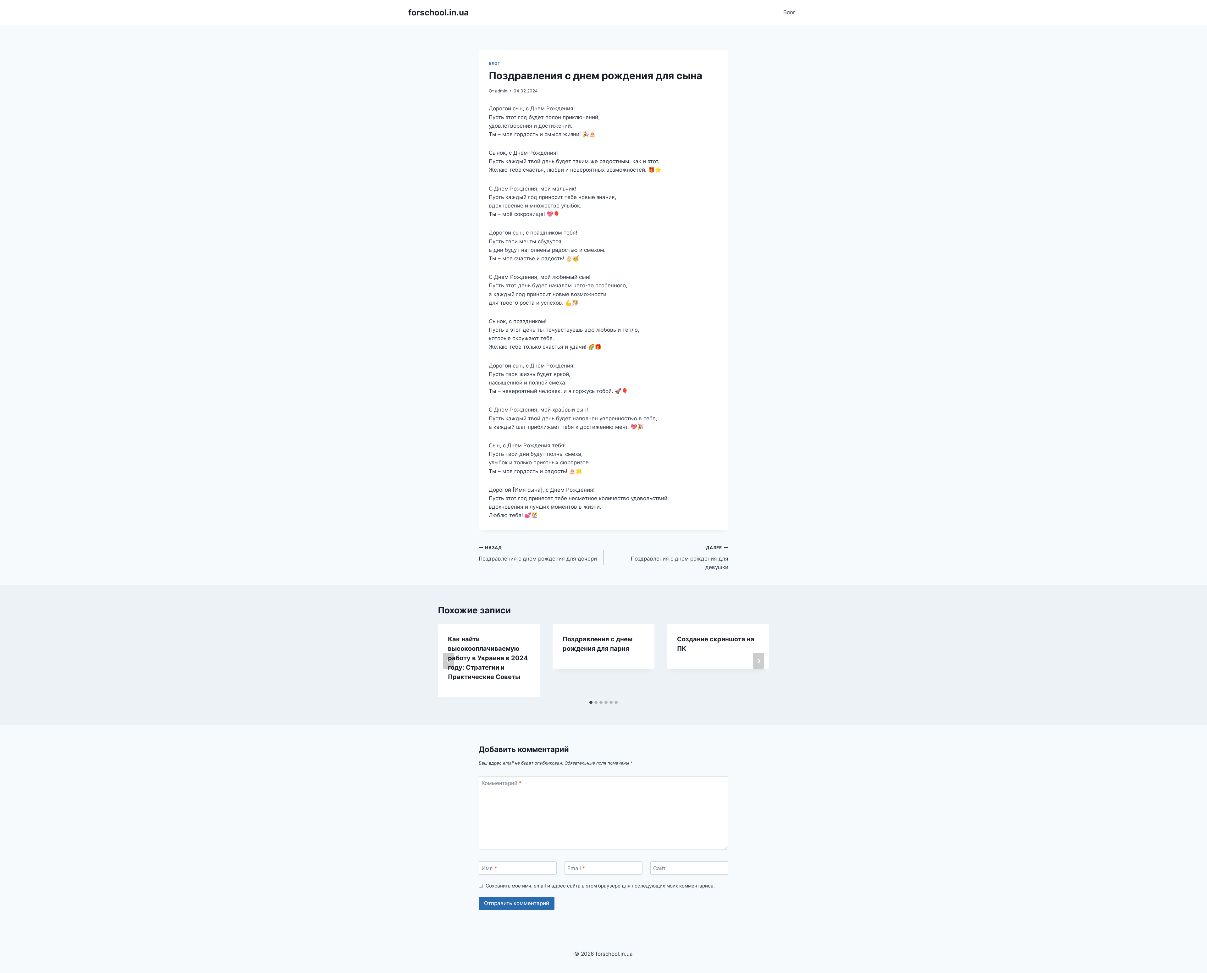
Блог (789, 12)
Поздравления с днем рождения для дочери (538, 553)
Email (576, 868)
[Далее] (758, 661)
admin (501, 90)
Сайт (659, 868)
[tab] (590, 702)
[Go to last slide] (448, 661)
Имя (489, 868)
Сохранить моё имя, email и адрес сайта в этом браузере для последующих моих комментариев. (600, 886)
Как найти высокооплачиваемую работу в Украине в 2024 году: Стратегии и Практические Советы (488, 658)
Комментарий (502, 783)
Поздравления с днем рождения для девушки (679, 557)
